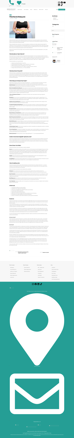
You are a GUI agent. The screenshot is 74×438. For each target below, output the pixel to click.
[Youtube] (64, 2)
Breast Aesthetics (27, 271)
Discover (46, 9)
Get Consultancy (61, 9)
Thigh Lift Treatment (41, 277)
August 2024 (55, 17)
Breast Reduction (13, 273)
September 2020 (55, 19)
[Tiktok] (62, 5)
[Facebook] (62, 2)
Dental (31, 9)
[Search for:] (58, 30)
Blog (53, 26)
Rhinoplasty (12, 267)
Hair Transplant (26, 9)
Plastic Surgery (20, 9)
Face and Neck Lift (13, 269)
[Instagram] (59, 2)
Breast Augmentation (13, 275)
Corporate (53, 267)
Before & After (41, 9)
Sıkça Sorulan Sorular (55, 269)
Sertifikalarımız (54, 271)
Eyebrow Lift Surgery (13, 271)
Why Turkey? (54, 273)
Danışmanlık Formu (55, 275)
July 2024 (54, 18)
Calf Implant (40, 275)
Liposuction (12, 277)
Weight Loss (35, 9)
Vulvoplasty (40, 273)
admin (16, 18)
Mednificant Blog (54, 277)
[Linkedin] (59, 5)
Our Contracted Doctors (56, 279)
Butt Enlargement (41, 271)
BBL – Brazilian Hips (41, 267)
